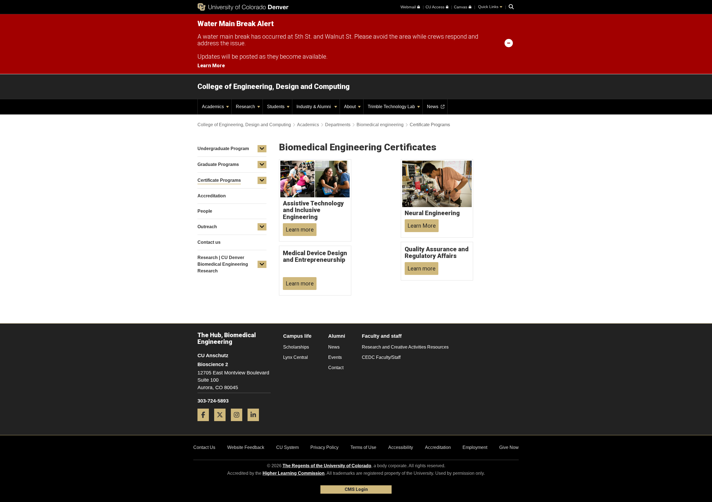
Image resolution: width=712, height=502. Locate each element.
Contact (335, 367)
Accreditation (438, 447)
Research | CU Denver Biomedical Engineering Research (222, 264)
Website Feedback (245, 447)
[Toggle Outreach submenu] (262, 226)
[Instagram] (238, 423)
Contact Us (204, 447)
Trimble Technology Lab (392, 106)
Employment (475, 447)
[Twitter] (222, 423)
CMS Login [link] (356, 489)
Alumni (336, 336)
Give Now (509, 447)
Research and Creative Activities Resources (405, 347)
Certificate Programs (219, 180)
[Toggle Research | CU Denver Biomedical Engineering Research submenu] (262, 264)
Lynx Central (295, 357)
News (334, 347)
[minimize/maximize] (509, 43)
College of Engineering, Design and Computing (273, 86)
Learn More (211, 65)
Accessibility (400, 447)
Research (246, 106)
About (350, 106)
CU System (287, 447)
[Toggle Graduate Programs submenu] (262, 164)
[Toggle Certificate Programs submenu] (262, 180)
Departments (337, 124)
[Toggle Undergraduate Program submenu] (262, 148)
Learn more (300, 229)
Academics (213, 106)
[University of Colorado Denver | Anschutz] (242, 7)
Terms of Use (363, 447)
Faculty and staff (382, 336)
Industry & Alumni (314, 106)
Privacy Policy (324, 447)
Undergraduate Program (223, 148)
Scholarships (296, 347)
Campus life (297, 336)
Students (276, 106)
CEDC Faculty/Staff (381, 357)
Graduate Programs (218, 164)
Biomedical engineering (380, 124)
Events (335, 357)
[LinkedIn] (255, 423)
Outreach (207, 226)
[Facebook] (205, 423)
